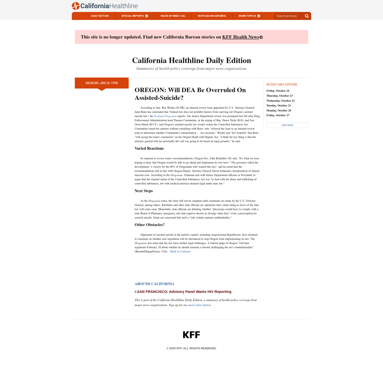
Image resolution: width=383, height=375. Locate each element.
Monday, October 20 (279, 110)
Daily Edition (100, 15)
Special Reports (132, 15)
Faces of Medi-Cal (173, 15)
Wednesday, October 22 (281, 100)
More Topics (247, 15)
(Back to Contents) (180, 251)
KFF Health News (240, 36)
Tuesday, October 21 (279, 105)
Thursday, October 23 (280, 96)
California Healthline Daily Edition (191, 60)
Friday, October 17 (278, 115)
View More (287, 125)
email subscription (199, 305)
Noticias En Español (212, 15)
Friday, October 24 (278, 91)
